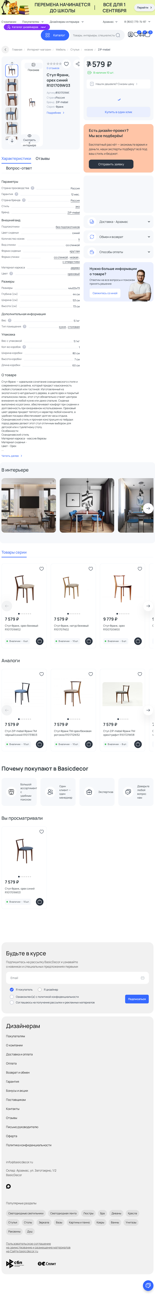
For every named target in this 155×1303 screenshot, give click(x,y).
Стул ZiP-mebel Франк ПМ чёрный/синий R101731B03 (21, 733)
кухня (62, 327)
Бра (102, 1213)
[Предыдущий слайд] (12, 63)
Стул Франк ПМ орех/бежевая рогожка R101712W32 (72, 733)
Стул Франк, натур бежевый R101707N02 (71, 627)
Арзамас (108, 21)
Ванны (115, 1222)
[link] (54, 64)
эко (77, 206)
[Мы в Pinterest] (16, 1186)
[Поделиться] (77, 63)
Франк (60, 106)
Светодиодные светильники (25, 1213)
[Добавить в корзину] (39, 641)
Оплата (11, 1063)
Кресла (132, 1213)
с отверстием (71, 261)
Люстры (88, 1213)
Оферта (11, 1136)
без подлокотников (68, 227)
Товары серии (14, 552)
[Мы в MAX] (8, 1186)
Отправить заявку (111, 164)
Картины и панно (79, 1222)
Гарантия (12, 1081)
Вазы (59, 1222)
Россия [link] (60, 97)
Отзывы (43, 158)
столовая (74, 327)
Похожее (33, 68)
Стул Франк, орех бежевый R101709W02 (21, 627)
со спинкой (61, 257)
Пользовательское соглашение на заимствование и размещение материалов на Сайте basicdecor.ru (38, 1247)
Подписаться (137, 999)
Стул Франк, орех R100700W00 (114, 627)
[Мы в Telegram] (39, 1186)
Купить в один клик (118, 112)
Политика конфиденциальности (28, 1145)
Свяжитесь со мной (105, 293)
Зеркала (44, 1222)
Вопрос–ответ (19, 168)
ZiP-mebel (62, 102)
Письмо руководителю (22, 1127)
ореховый (74, 274)
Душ (30, 1231)
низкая (74, 257)
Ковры (100, 1222)
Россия (75, 200)
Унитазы (131, 1222)
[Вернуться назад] (5, 49)
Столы (28, 1222)
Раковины (14, 1231)
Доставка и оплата (19, 1054)
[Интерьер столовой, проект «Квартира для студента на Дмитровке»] (87, 505)
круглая (75, 251)
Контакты (12, 1109)
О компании (14, 1045)
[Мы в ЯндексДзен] (31, 1186)
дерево (75, 268)
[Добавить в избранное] (66, 63)
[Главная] (21, 35)
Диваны (116, 1213)
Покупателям (15, 1036)
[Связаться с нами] (148, 1285)
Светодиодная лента (63, 1213)
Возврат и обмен (17, 1072)
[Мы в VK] (24, 1186)
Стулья (12, 1222)
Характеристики (16, 158)
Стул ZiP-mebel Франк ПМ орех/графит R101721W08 (119, 733)
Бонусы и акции (17, 1091)
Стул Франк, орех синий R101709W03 (20, 890)
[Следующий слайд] (12, 140)
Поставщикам (16, 1100)
